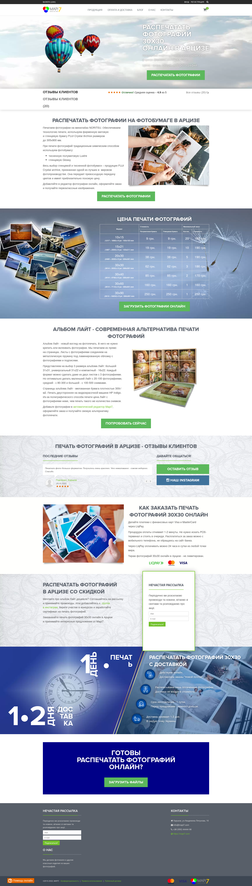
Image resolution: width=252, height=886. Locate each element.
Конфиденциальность (70, 881)
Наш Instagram (184, 480)
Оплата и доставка (120, 10)
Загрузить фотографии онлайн (154, 306)
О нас (152, 10)
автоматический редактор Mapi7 (93, 406)
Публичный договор (113, 881)
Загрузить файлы (126, 782)
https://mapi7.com (181, 833)
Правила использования (92, 881)
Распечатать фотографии (175, 75)
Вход (186, 2)
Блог (140, 10)
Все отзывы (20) (196, 92)
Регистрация (197, 2)
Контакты (167, 10)
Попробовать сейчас (126, 423)
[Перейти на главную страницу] (52, 7)
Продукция (95, 10)
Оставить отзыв (182, 469)
